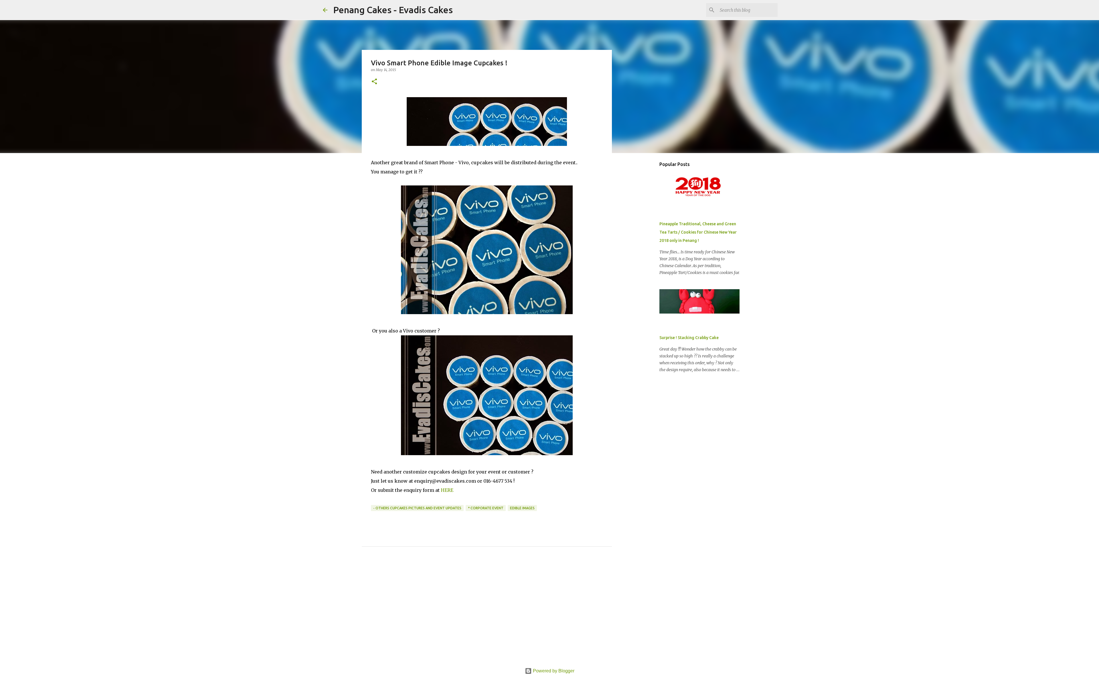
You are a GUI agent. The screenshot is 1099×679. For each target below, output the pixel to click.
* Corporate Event (485, 508)
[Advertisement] (486, 614)
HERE (447, 490)
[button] (374, 82)
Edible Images (522, 508)
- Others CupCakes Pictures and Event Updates (417, 508)
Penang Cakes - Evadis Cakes (393, 10)
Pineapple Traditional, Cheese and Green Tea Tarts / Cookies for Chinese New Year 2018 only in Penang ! (698, 232)
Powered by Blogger (553, 670)
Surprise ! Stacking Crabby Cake (689, 337)
